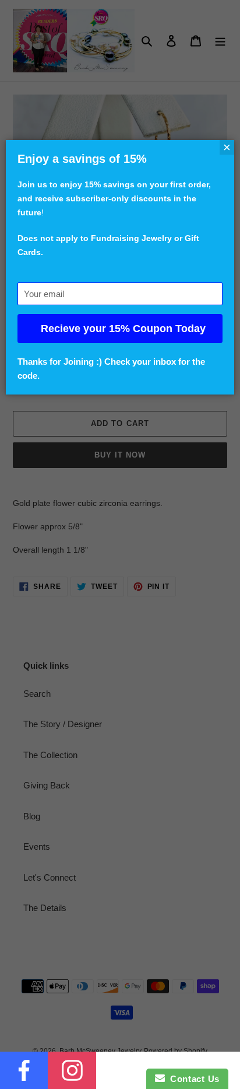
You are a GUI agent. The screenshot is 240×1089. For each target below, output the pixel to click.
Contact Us (192, 1079)
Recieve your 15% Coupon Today (123, 328)
